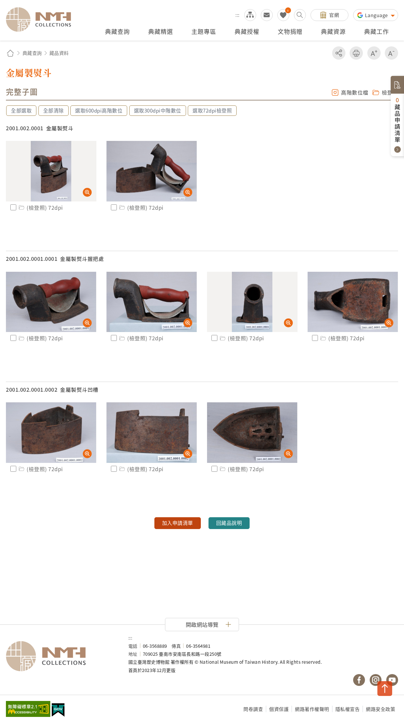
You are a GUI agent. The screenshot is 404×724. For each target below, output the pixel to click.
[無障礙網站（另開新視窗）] (28, 709)
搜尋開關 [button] (300, 15)
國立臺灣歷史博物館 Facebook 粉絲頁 (359, 680)
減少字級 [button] (391, 53)
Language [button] (377, 15)
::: (237, 15)
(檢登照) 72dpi (45, 207)
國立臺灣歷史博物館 (61, 656)
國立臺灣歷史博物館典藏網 (42, 19)
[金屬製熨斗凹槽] (51, 432)
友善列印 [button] (356, 53)
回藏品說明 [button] (229, 522)
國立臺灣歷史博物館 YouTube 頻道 (392, 680)
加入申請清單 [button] (177, 522)
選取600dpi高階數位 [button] (98, 110)
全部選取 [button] (21, 110)
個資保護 (279, 709)
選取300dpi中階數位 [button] (157, 110)
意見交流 (267, 15)
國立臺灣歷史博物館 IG (376, 680)
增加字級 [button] (374, 53)
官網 (334, 14)
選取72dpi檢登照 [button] (212, 110)
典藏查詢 (32, 52)
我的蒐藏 (283, 15)
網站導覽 (250, 15)
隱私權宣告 (347, 709)
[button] (202, 624)
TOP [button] (384, 688)
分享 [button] (338, 53)
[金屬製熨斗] (51, 171)
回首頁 (10, 53)
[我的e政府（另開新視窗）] (58, 710)
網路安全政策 (380, 709)
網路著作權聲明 (312, 709)
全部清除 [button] (53, 110)
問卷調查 (253, 709)
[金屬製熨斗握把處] (51, 302)
